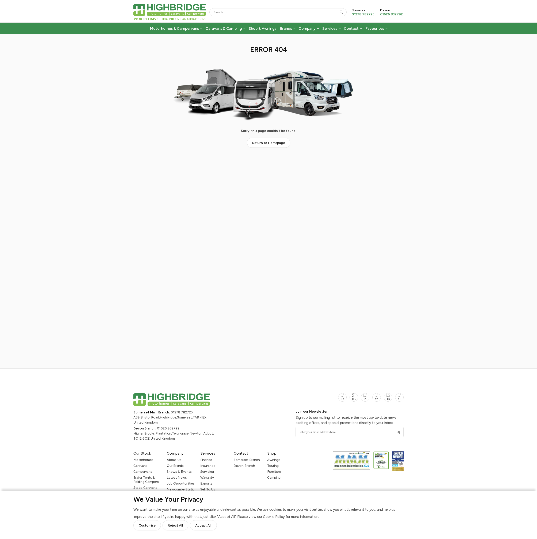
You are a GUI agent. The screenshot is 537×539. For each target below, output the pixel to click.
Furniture (274, 472)
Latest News (177, 477)
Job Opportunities (181, 483)
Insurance (207, 466)
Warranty (207, 477)
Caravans (140, 466)
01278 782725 (182, 412)
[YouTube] (376, 399)
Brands (286, 28)
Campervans (142, 472)
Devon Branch (244, 466)
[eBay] (399, 399)
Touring (273, 466)
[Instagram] (365, 399)
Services (329, 28)
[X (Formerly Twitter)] (354, 399)
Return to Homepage (268, 143)
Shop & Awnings (262, 28)
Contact (351, 28)
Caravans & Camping (224, 28)
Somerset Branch (247, 460)
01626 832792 (168, 428)
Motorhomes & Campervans (174, 28)
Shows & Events (179, 472)
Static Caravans (145, 488)
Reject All (175, 525)
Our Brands (175, 466)
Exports (206, 483)
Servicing (207, 472)
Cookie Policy (274, 516)
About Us (174, 460)
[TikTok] (388, 399)
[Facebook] (342, 399)
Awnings (273, 460)
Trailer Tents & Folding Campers (146, 479)
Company (307, 28)
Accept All (203, 525)
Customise (147, 525)
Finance (206, 460)
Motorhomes (143, 460)
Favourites (374, 28)
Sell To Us (207, 489)
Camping (274, 477)
